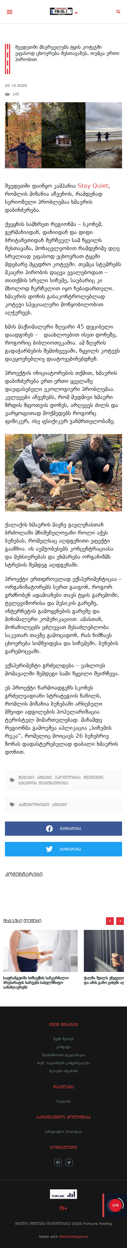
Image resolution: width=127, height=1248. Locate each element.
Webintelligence (73, 1236)
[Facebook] (58, 1162)
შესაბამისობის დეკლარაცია (63, 1055)
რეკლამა (63, 1101)
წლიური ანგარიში (63, 1071)
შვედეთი (93, 777)
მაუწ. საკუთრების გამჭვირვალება (63, 1063)
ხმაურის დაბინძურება (43, 783)
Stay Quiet (93, 185)
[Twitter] (69, 1162)
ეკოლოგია (67, 777)
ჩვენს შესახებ (64, 1039)
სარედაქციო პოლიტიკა (63, 1131)
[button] (9, 11)
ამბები (44, 777)
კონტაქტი (63, 1047)
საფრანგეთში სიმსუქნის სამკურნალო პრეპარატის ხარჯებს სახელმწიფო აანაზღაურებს (36, 983)
